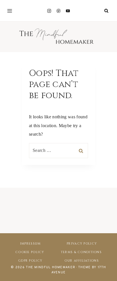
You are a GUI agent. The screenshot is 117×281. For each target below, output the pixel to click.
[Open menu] (9, 11)
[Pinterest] (59, 11)
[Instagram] (49, 11)
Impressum (30, 243)
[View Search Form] (106, 11)
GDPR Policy (30, 261)
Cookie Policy (29, 252)
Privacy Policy (82, 243)
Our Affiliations (81, 261)
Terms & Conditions (81, 252)
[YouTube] (68, 11)
